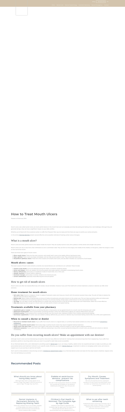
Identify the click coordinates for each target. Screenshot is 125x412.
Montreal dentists (24, 235)
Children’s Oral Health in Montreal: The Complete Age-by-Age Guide (62, 401)
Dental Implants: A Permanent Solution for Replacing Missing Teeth (27, 401)
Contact (106, 5)
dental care (54, 344)
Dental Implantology (71, 5)
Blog (93, 1)
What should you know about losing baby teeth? (28, 377)
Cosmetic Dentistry (84, 5)
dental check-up (67, 346)
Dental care (60, 5)
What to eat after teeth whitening (97, 400)
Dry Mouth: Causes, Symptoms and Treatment (97, 377)
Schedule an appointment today (52, 351)
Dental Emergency (97, 5)
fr (107, 1)
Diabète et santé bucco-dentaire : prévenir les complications (62, 378)
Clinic (53, 5)
